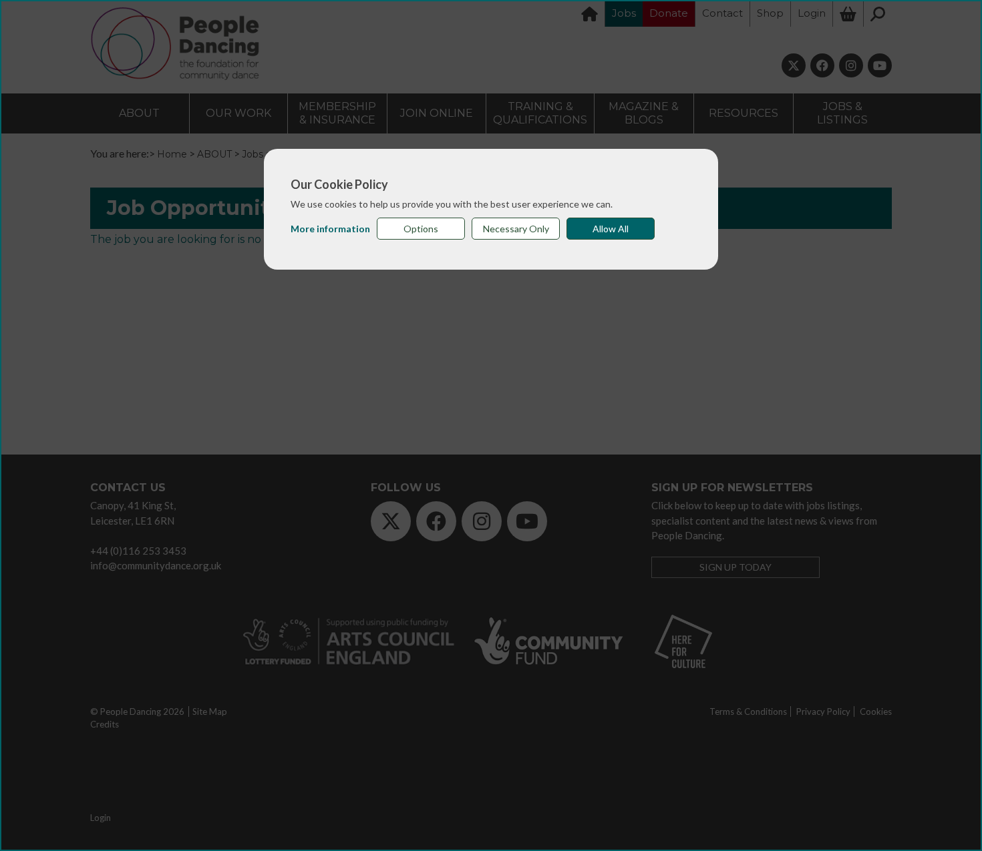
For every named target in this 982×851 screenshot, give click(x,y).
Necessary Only (516, 228)
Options (420, 228)
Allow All (611, 228)
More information (330, 228)
